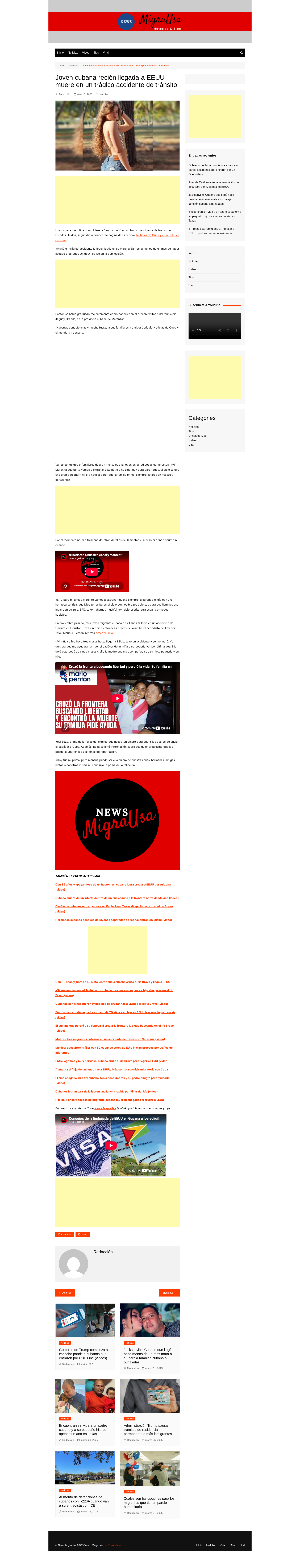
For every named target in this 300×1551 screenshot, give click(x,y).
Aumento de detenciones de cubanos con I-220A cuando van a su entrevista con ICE (84, 1501)
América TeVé (105, 633)
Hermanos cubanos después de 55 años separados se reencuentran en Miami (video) (113, 920)
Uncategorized (198, 435)
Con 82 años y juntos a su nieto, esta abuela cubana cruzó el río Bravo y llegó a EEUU (112, 982)
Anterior (66, 1292)
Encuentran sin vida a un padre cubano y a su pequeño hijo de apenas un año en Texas (83, 1430)
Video (85, 52)
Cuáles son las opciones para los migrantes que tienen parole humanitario (149, 1503)
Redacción (64, 94)
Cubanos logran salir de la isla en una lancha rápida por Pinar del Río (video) (106, 1091)
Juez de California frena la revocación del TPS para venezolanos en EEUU (214, 184)
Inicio (60, 52)
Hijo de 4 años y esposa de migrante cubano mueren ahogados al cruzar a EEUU (109, 1099)
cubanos (66, 1234)
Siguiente (167, 1292)
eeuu (84, 1234)
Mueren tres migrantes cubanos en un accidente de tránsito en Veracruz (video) (110, 1039)
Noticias (73, 52)
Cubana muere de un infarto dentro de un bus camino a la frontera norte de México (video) (117, 898)
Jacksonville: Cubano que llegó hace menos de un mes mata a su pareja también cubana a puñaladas (211, 199)
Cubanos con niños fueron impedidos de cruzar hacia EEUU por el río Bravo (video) (111, 1003)
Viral (106, 52)
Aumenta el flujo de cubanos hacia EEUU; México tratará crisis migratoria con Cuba (111, 1069)
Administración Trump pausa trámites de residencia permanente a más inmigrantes (148, 1430)
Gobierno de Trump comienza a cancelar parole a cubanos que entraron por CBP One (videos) (83, 1354)
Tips (96, 52)
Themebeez (115, 1545)
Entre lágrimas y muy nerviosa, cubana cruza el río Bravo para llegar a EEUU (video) (112, 1061)
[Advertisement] (117, 200)
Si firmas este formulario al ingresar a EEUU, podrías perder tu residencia (211, 231)
